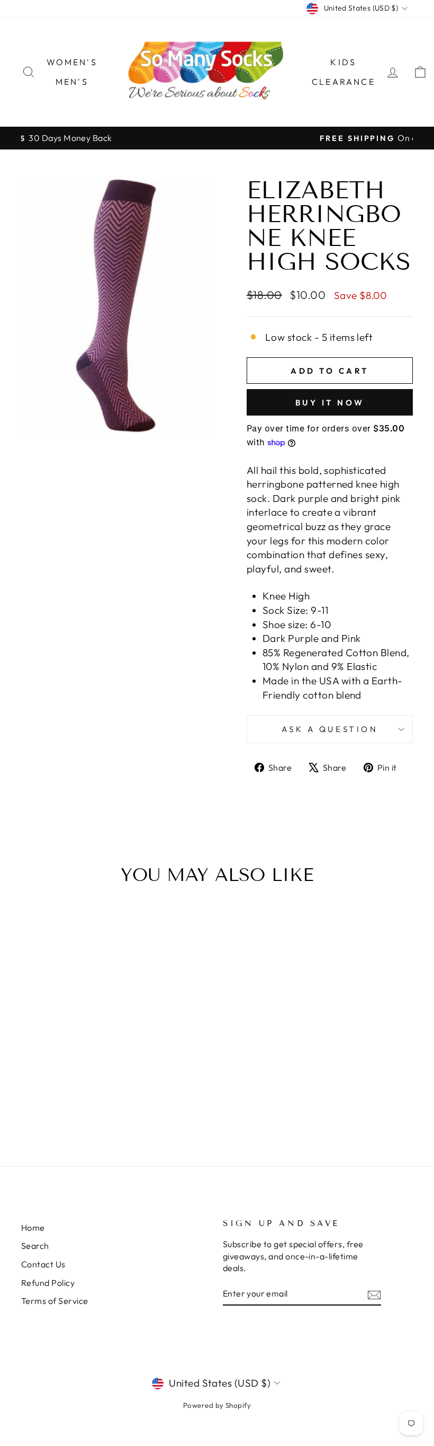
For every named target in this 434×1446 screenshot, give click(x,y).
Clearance (343, 81)
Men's (72, 81)
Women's (72, 62)
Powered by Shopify (217, 1405)
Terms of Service (54, 1300)
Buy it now (330, 403)
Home (33, 1227)
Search (35, 1245)
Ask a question (330, 729)
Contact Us (43, 1264)
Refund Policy (48, 1282)
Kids (343, 62)
